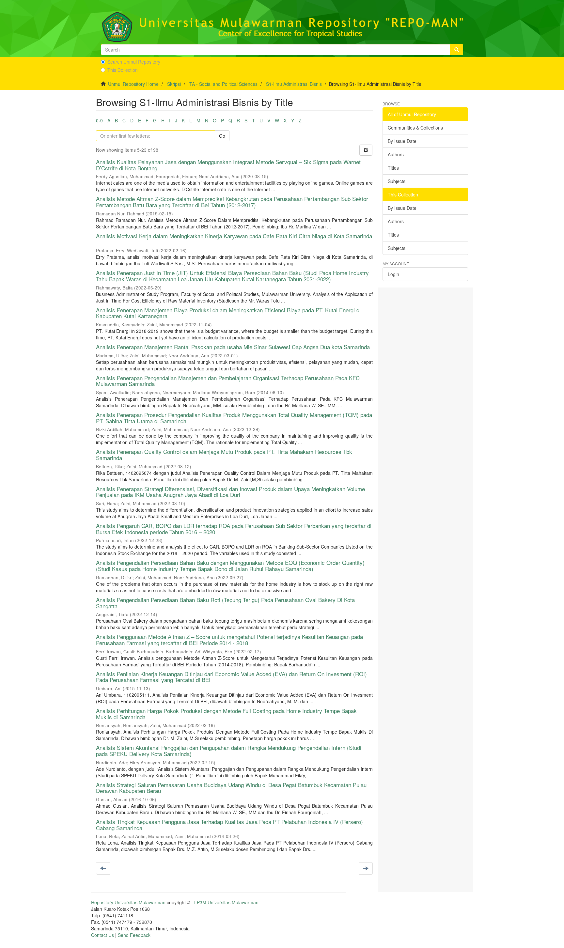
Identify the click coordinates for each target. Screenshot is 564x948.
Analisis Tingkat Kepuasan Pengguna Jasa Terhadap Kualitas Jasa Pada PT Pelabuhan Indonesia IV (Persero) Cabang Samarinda (229, 824)
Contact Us (102, 935)
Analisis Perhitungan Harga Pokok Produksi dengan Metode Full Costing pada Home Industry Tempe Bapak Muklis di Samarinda (226, 714)
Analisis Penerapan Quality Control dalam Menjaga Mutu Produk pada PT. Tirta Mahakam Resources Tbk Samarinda (224, 454)
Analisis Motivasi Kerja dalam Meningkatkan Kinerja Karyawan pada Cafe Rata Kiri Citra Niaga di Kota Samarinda (234, 236)
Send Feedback (134, 935)
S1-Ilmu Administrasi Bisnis (294, 84)
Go (222, 135)
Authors (396, 154)
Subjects (396, 181)
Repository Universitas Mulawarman (128, 902)
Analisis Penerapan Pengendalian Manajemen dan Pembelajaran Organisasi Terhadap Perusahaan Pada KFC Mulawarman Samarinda (228, 381)
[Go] (456, 49)
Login (393, 274)
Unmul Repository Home (133, 84)
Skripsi (174, 84)
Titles (393, 167)
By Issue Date (402, 141)
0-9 (99, 120)
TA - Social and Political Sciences (223, 84)
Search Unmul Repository (133, 61)
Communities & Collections (415, 127)
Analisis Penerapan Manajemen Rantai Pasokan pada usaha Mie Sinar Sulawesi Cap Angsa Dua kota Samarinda (233, 347)
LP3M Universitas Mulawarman (226, 902)
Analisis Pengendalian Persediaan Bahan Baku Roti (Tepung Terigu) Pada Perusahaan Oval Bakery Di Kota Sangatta (225, 603)
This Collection (122, 70)
